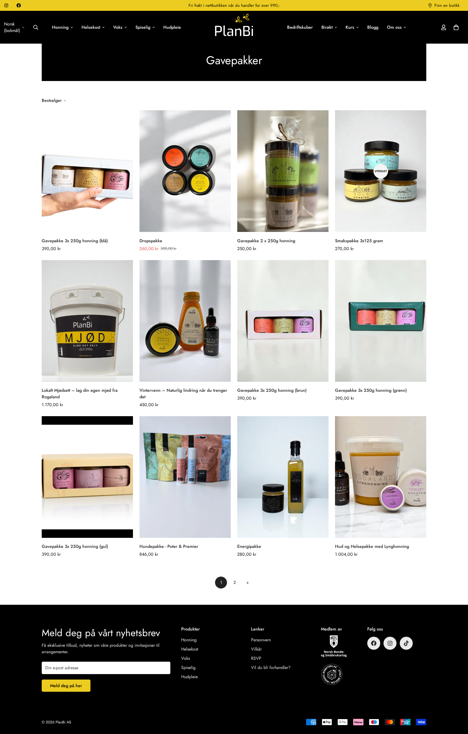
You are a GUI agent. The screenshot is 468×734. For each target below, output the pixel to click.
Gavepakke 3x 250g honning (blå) (75, 241)
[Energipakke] (283, 477)
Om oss (394, 27)
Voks (117, 27)
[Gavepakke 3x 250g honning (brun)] (283, 321)
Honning (60, 27)
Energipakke (249, 546)
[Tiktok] (406, 643)
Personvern (261, 640)
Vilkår (256, 649)
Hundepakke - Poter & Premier (168, 546)
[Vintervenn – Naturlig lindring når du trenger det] (185, 321)
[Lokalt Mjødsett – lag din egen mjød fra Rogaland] (87, 321)
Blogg (372, 27)
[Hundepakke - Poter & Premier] (185, 477)
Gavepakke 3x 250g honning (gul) (75, 546)
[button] (456, 27)
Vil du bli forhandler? (271, 667)
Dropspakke (150, 241)
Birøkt (327, 27)
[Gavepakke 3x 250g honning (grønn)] (380, 321)
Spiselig (142, 27)
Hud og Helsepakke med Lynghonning (372, 546)
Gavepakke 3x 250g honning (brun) (272, 390)
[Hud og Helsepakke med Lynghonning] (380, 477)
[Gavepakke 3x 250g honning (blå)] (87, 171)
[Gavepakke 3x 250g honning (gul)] (87, 477)
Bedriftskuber (300, 27)
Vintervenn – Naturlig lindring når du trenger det (183, 393)
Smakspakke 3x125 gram (359, 241)
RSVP (256, 658)
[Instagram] (6, 5)
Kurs (350, 27)
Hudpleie (172, 27)
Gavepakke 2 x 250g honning (266, 241)
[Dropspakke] (185, 171)
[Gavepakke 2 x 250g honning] (283, 171)
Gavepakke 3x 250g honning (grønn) (371, 390)
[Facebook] (19, 5)
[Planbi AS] (234, 25)
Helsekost (91, 27)
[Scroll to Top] (457, 704)
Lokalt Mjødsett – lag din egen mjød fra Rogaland (80, 393)
